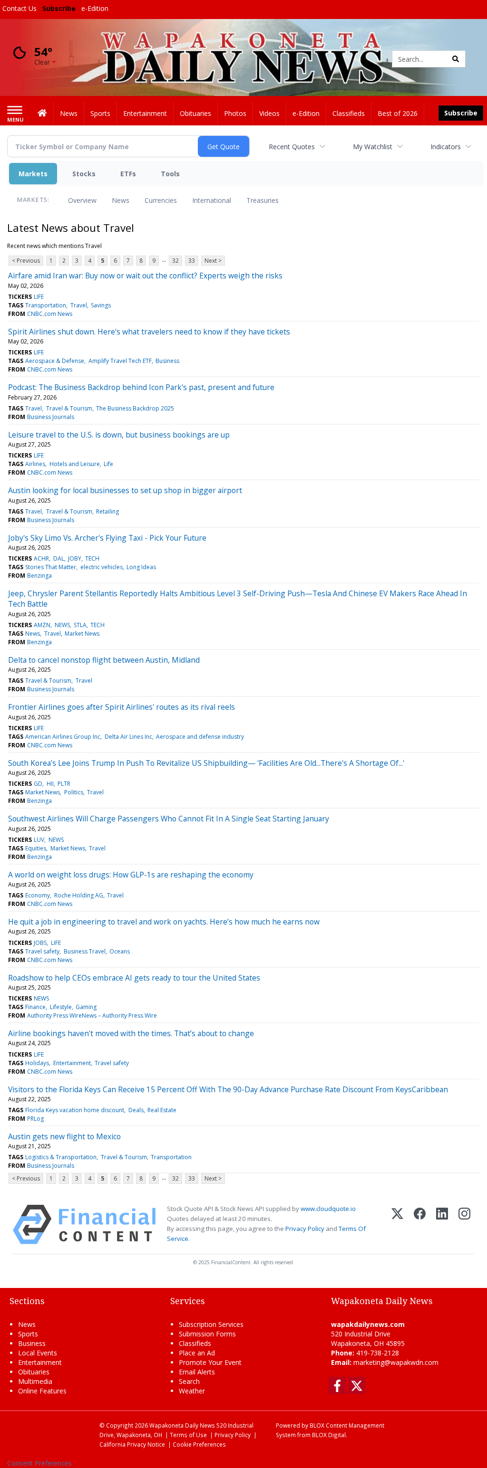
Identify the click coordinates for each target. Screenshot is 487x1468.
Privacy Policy (304, 1228)
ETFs (128, 173)
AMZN (42, 625)
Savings (101, 305)
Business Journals (50, 417)
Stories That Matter (50, 567)
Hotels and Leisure (74, 464)
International (211, 200)
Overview (82, 200)
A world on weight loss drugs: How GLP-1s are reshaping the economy (130, 874)
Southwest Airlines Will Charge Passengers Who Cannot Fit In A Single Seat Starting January (168, 818)
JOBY (74, 558)
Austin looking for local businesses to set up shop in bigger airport (125, 490)
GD (38, 784)
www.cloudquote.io (328, 1208)
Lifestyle (61, 1007)
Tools (170, 173)
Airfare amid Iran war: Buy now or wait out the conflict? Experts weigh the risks (145, 275)
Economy (37, 895)
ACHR (41, 558)
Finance (35, 1007)
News (120, 200)
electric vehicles (101, 567)
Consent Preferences (39, 1463)
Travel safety (42, 951)
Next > (213, 261)
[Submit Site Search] (455, 59)
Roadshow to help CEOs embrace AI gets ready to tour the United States (134, 977)
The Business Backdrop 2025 (135, 408)
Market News (82, 633)
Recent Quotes (292, 146)
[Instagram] (464, 1224)
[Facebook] (419, 1224)
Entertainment (72, 1063)
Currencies (161, 200)
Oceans (119, 951)
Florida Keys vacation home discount (74, 1110)
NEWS (62, 625)
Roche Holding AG (78, 895)
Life (108, 464)
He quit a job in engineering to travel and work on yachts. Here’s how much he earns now (164, 921)
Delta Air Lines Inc (128, 737)
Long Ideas (141, 567)
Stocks (84, 173)
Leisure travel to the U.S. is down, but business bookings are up (119, 434)
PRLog (35, 1119)
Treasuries (262, 200)
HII (50, 784)
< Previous (26, 261)
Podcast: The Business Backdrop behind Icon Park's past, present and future (141, 387)
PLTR (64, 784)
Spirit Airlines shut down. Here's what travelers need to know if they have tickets (149, 331)
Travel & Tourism (69, 408)
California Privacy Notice (132, 1444)
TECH (92, 558)
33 (191, 261)
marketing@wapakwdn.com (395, 1362)
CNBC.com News (49, 314)
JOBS (40, 943)
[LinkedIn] (442, 1224)
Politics (73, 792)
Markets (33, 173)
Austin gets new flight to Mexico (64, 1136)
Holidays (37, 1063)
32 (175, 261)
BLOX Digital (329, 1435)
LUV (39, 840)
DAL (58, 558)
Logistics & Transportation (61, 1157)
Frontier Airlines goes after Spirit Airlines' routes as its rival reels (121, 707)
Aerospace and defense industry (200, 737)
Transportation (45, 305)
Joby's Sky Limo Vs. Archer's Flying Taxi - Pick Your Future (107, 538)
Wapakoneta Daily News (182, 1425)
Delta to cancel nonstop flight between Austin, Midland (104, 660)
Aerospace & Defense (54, 361)
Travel (78, 305)
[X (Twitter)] (397, 1224)
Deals (136, 1110)
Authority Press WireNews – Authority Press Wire (92, 1015)
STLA (80, 625)
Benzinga (39, 576)
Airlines (35, 464)
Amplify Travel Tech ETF (120, 361)
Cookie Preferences (199, 1444)
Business (167, 361)
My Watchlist (372, 146)
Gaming (86, 1007)
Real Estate (161, 1110)
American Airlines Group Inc (62, 737)
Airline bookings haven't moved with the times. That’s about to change (131, 1033)
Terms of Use (188, 1435)
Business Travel (85, 951)
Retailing (107, 511)
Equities (35, 848)
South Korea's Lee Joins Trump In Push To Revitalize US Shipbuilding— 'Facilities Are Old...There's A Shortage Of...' (206, 763)
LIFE (39, 297)
